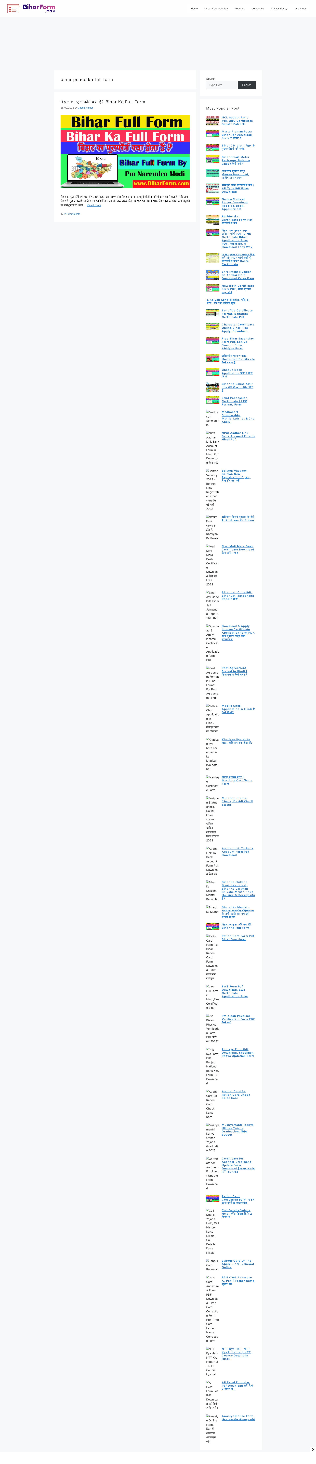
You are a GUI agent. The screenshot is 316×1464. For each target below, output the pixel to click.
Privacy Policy (279, 8)
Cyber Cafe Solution (216, 8)
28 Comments (72, 213)
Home (194, 8)
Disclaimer (300, 8)
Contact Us (257, 8)
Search (210, 78)
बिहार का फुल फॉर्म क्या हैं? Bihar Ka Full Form (103, 101)
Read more (94, 205)
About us (240, 8)
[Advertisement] (158, 42)
